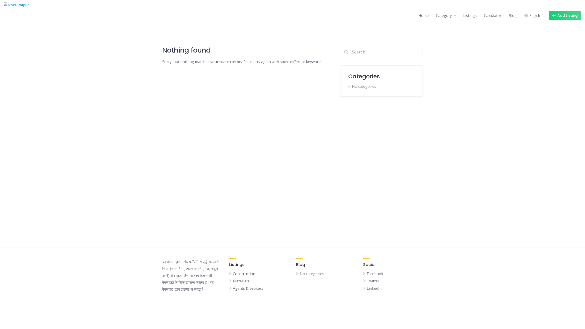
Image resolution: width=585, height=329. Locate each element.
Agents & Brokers (248, 288)
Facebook (375, 273)
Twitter (373, 281)
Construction (244, 273)
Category (444, 15)
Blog (513, 15)
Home (423, 15)
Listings (470, 15)
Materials (241, 281)
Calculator (492, 15)
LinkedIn (374, 288)
